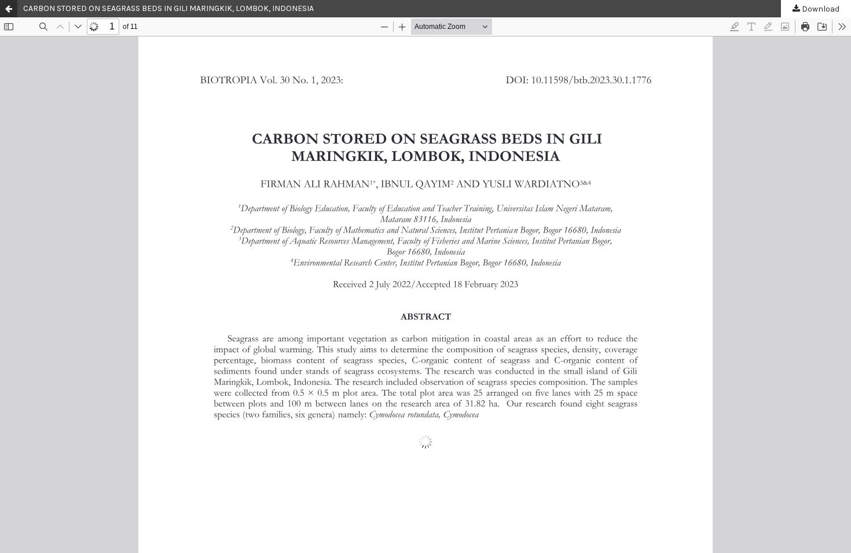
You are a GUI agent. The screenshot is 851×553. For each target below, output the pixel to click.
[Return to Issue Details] (8, 8)
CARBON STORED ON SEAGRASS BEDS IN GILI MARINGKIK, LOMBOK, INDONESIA (168, 8)
